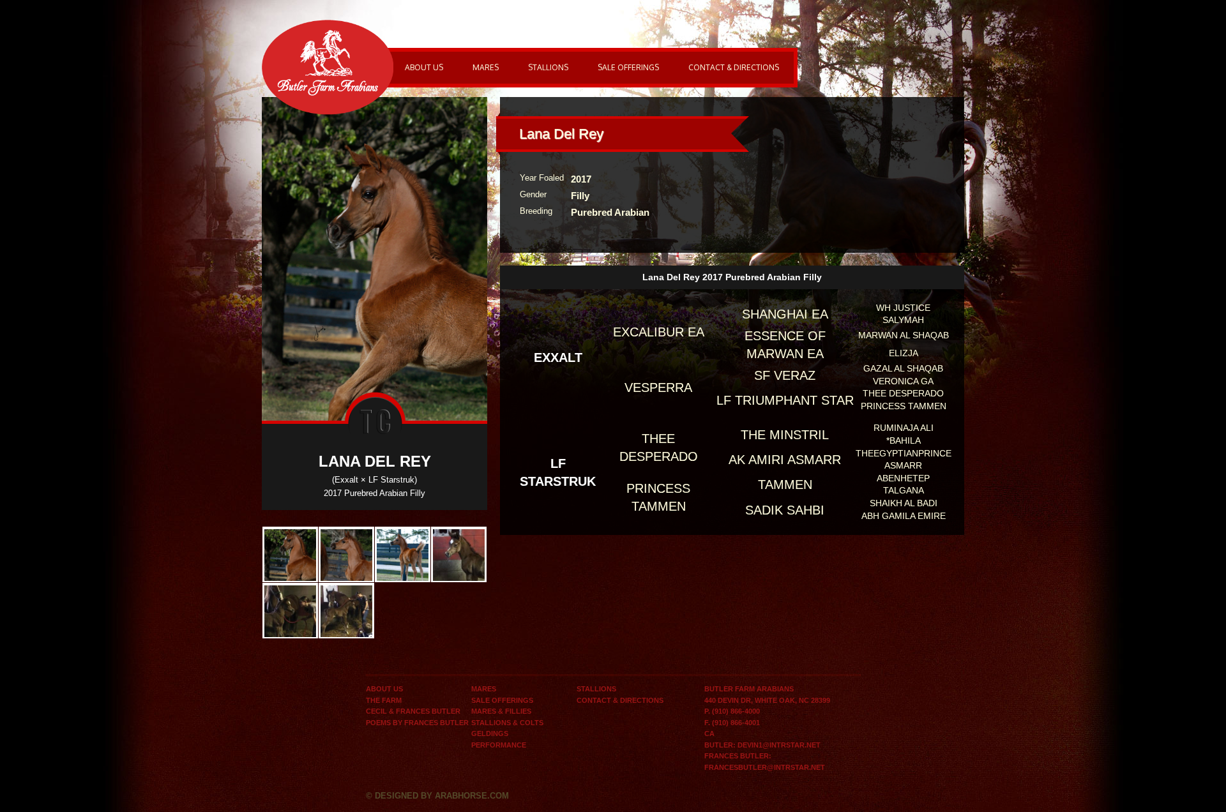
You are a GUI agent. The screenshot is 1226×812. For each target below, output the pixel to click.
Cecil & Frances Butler (413, 711)
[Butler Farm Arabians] (327, 66)
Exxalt (558, 357)
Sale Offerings (628, 67)
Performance (498, 745)
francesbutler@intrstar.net (764, 767)
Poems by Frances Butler (417, 722)
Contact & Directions (733, 67)
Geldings (489, 733)
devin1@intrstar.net (779, 745)
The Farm (384, 700)
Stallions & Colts (507, 722)
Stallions (548, 67)
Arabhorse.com (472, 796)
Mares (486, 67)
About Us (424, 67)
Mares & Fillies (501, 711)
